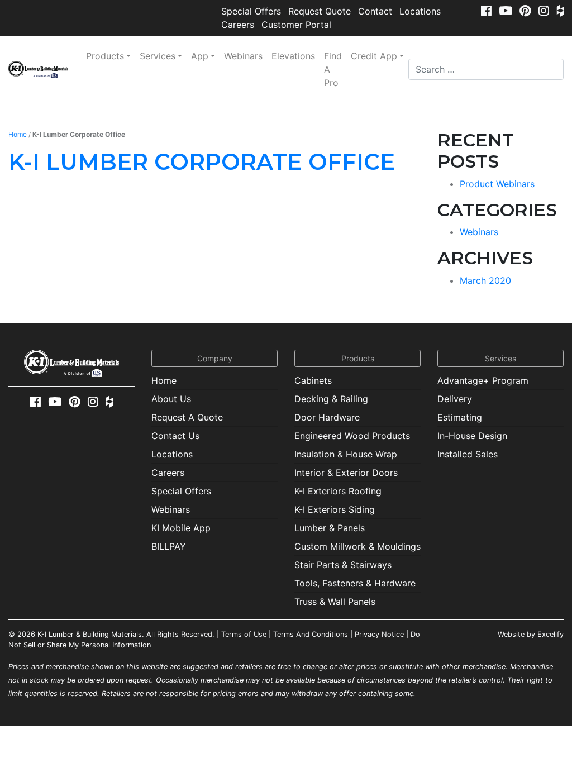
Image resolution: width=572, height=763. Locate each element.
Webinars (243, 55)
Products (105, 55)
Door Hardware (327, 417)
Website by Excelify (531, 634)
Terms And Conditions (310, 634)
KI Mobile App (181, 527)
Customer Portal (296, 24)
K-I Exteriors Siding (334, 509)
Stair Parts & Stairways (343, 564)
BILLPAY (168, 546)
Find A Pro (333, 69)
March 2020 (485, 280)
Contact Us (175, 435)
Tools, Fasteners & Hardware (355, 583)
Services (157, 55)
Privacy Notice (379, 634)
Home (17, 134)
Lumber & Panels (329, 527)
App (199, 55)
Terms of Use (243, 634)
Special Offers (251, 11)
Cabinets (313, 380)
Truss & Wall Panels (334, 601)
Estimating (459, 417)
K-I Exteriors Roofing (338, 491)
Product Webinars (497, 183)
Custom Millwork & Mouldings (357, 546)
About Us (171, 398)
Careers (237, 24)
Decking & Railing (331, 398)
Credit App (374, 55)
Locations (420, 11)
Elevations (293, 55)
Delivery (454, 398)
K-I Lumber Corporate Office (201, 161)
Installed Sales (467, 454)
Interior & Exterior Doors (346, 472)
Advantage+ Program (482, 380)
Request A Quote (187, 417)
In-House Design (472, 435)
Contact (375, 11)
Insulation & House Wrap (345, 454)
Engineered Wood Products (352, 435)
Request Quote (319, 11)
